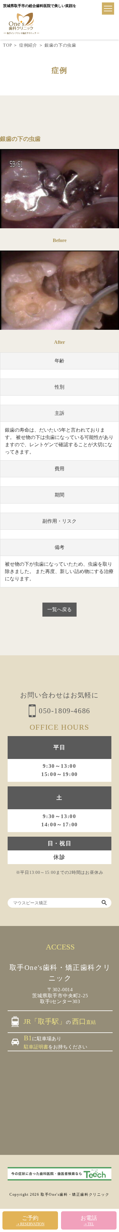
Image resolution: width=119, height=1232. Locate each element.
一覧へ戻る (59, 609)
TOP (7, 45)
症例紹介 (28, 45)
